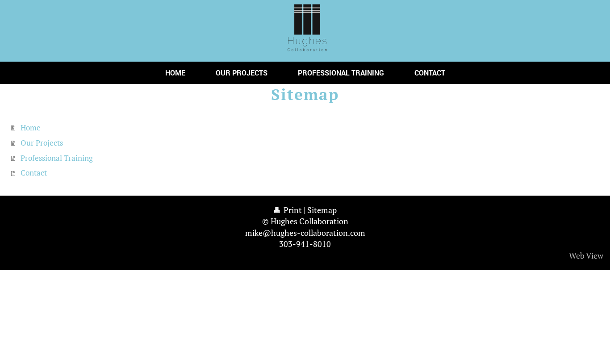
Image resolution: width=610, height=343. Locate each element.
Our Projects (42, 143)
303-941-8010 (305, 243)
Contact (34, 172)
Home (31, 127)
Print (293, 210)
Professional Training (57, 158)
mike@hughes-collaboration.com (305, 232)
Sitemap (322, 210)
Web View (586, 255)
